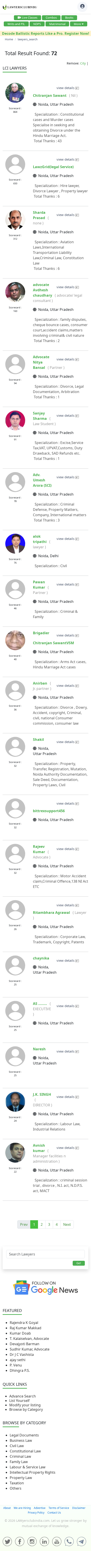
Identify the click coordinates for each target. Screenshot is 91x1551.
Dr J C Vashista (22, 1354)
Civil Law (17, 1445)
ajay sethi (17, 1359)
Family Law (19, 1461)
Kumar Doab (20, 1333)
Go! (78, 1263)
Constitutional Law (25, 1451)
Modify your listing (25, 1405)
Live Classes (29, 17)
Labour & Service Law (28, 1467)
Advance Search (22, 1396)
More (77, 24)
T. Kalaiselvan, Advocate (29, 1338)
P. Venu (16, 1365)
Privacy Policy (36, 1512)
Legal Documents (24, 1435)
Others (15, 1488)
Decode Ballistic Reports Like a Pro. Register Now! (45, 33)
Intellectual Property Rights (32, 1472)
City (83, 63)
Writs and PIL (16, 24)
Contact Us (54, 1512)
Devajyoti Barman (24, 1343)
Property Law (21, 1477)
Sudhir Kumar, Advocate (29, 1349)
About (7, 1508)
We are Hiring (22, 1508)
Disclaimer (78, 1508)
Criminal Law (20, 1456)
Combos (51, 17)
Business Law (21, 1440)
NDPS (37, 24)
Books (69, 17)
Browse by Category (26, 1409)
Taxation (17, 1483)
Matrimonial (57, 24)
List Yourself (19, 1400)
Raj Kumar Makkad (25, 1327)
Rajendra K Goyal (24, 1322)
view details (66, 88)
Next (67, 1224)
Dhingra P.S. (20, 1370)
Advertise (40, 1508)
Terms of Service (59, 1508)
